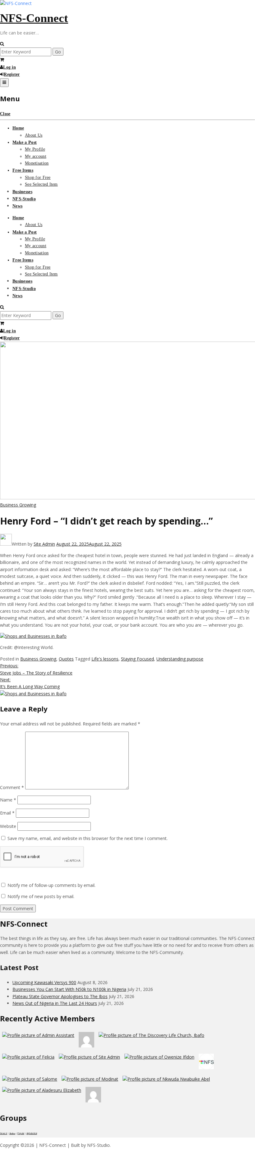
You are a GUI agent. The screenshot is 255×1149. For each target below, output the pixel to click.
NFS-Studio (24, 199)
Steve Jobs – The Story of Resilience (36, 669)
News (17, 206)
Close (5, 113)
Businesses (22, 191)
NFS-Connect (34, 18)
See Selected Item (41, 184)
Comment (12, 788)
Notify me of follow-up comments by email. (51, 885)
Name (8, 800)
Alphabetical (31, 1133)
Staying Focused (137, 659)
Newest (3, 1133)
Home (18, 128)
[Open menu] (4, 82)
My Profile (35, 149)
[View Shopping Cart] (2, 59)
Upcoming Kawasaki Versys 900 (44, 982)
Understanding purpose (179, 659)
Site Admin (44, 544)
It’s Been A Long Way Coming (30, 683)
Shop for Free (38, 177)
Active (12, 1133)
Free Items (22, 170)
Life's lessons (104, 659)
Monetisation (37, 163)
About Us (33, 135)
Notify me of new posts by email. (40, 896)
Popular (20, 1133)
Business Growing (18, 505)
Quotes (66, 659)
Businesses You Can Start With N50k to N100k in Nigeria (69, 989)
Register (12, 74)
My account (35, 156)
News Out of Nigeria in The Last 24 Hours (54, 1003)
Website (8, 826)
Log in (9, 67)
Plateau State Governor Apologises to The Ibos (60, 996)
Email (7, 813)
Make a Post (24, 142)
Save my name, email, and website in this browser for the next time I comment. (87, 838)
